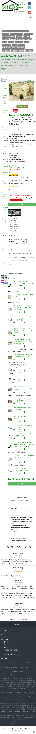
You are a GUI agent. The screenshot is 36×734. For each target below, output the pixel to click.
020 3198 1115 (19, 8)
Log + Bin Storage (4, 250)
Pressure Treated (5, 130)
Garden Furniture (5, 229)
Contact (21, 671)
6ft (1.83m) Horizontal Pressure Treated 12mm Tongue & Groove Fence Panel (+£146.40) (22, 341)
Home (6, 662)
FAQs (33, 667)
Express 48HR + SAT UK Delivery (5, 121)
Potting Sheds (4, 160)
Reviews (19, 497)
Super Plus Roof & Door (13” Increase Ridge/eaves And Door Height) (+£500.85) (23, 457)
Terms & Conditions (26, 662)
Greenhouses (5, 257)
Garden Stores (4, 221)
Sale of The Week (4, 103)
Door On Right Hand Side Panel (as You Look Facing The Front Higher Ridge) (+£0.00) (22, 307)
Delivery (26, 497)
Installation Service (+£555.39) (21, 368)
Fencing (4, 235)
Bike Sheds (4, 214)
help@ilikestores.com (9, 658)
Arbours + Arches (4, 243)
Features (12, 494)
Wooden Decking (5, 195)
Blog (11, 662)
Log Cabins (4, 182)
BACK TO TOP (17, 624)
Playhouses (5, 189)
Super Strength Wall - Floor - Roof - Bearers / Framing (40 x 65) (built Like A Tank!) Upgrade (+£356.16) (23, 444)
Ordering (28, 667)
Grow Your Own (4, 268)
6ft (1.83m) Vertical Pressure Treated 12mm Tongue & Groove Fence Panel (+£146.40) (23, 331)
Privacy (15, 671)
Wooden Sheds (5, 111)
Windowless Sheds (5, 208)
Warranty (12, 500)
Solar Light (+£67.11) (19, 377)
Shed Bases (4, 262)
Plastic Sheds (4, 152)
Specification (29, 494)
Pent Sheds (4, 201)
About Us (16, 662)
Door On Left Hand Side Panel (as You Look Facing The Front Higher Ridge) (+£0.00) (22, 318)
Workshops (5, 88)
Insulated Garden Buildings (5, 138)
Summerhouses (5, 166)
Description (20, 494)
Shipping (22, 667)
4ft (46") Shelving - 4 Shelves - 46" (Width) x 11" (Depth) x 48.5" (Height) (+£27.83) (23, 388)
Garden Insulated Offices (5, 95)
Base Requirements (23, 500)
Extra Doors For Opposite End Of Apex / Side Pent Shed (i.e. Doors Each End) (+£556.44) (23, 283)
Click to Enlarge (22, 106)
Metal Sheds (4, 145)
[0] (30, 20)
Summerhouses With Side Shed (5, 175)
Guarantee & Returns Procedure (9, 667)
